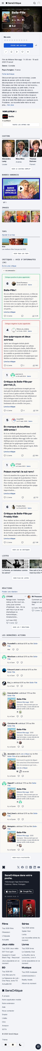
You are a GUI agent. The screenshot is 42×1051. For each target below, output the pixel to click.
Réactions (7, 588)
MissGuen (11, 657)
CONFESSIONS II (28, 976)
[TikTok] (30, 868)
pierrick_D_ (19, 374)
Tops (4, 231)
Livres (25, 944)
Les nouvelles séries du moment (31, 939)
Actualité (5, 940)
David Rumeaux (22, 282)
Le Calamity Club (28, 952)
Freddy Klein (21, 506)
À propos (5, 996)
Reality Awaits (27, 980)
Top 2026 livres (28, 948)
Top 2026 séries (28, 928)
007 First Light (7, 952)
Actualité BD (7, 984)
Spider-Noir (26, 931)
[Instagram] (26, 868)
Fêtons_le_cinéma (23, 329)
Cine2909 (20, 419)
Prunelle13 (11, 644)
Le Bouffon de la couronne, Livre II (29, 956)
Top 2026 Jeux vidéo (10, 948)
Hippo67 (10, 783)
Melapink (11, 826)
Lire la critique (9, 312)
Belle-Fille (26, 9)
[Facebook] (22, 868)
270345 (18, 464)
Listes (5, 555)
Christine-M (12, 723)
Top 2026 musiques (29, 972)
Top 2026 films (8, 928)
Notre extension (8, 1003)
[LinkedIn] (34, 868)
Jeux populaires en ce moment (10, 962)
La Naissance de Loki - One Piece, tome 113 (11, 979)
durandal (11, 754)
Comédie (19, 9)
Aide (3, 1007)
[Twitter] (18, 868)
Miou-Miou (20, 159)
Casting (6, 136)
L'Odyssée (6, 936)
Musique (26, 967)
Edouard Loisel (13, 670)
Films (13, 9)
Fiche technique (8, 74)
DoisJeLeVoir (12, 693)
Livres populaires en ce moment (31, 962)
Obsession (6, 932)
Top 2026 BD (7, 972)
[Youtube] (39, 868)
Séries (25, 923)
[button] (38, 3)
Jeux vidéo (8, 944)
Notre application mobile (11, 1000)
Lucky (24, 934)
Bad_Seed (11, 813)
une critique (25, 754)
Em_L (9, 683)
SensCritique (6, 9)
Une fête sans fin (8, 975)
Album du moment (29, 983)
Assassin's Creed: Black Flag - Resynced (10, 956)
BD (3, 967)
